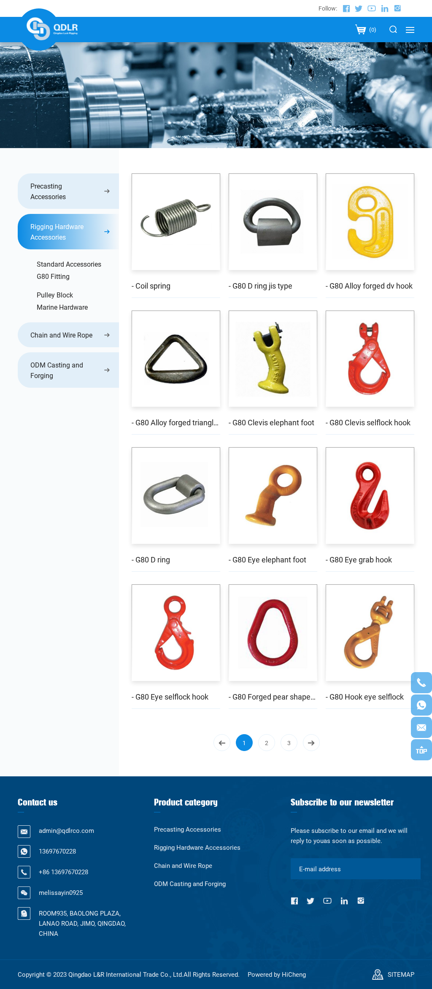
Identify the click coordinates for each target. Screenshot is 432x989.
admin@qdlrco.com (66, 830)
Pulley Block (55, 295)
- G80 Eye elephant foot (267, 559)
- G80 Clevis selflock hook (368, 422)
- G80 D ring (151, 559)
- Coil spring (151, 286)
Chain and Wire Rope (61, 334)
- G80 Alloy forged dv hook (369, 286)
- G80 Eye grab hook (359, 559)
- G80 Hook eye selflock (365, 697)
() (372, 29)
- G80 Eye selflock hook (170, 697)
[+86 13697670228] (421, 682)
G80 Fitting (53, 276)
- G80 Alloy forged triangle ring (176, 422)
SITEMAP (401, 974)
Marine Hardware (62, 307)
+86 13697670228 (63, 871)
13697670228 (57, 851)
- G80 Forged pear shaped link (273, 697)
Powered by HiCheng (277, 974)
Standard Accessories (69, 264)
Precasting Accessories (48, 191)
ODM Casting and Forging (56, 370)
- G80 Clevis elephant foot (271, 422)
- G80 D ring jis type (260, 286)
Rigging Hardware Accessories (57, 231)
